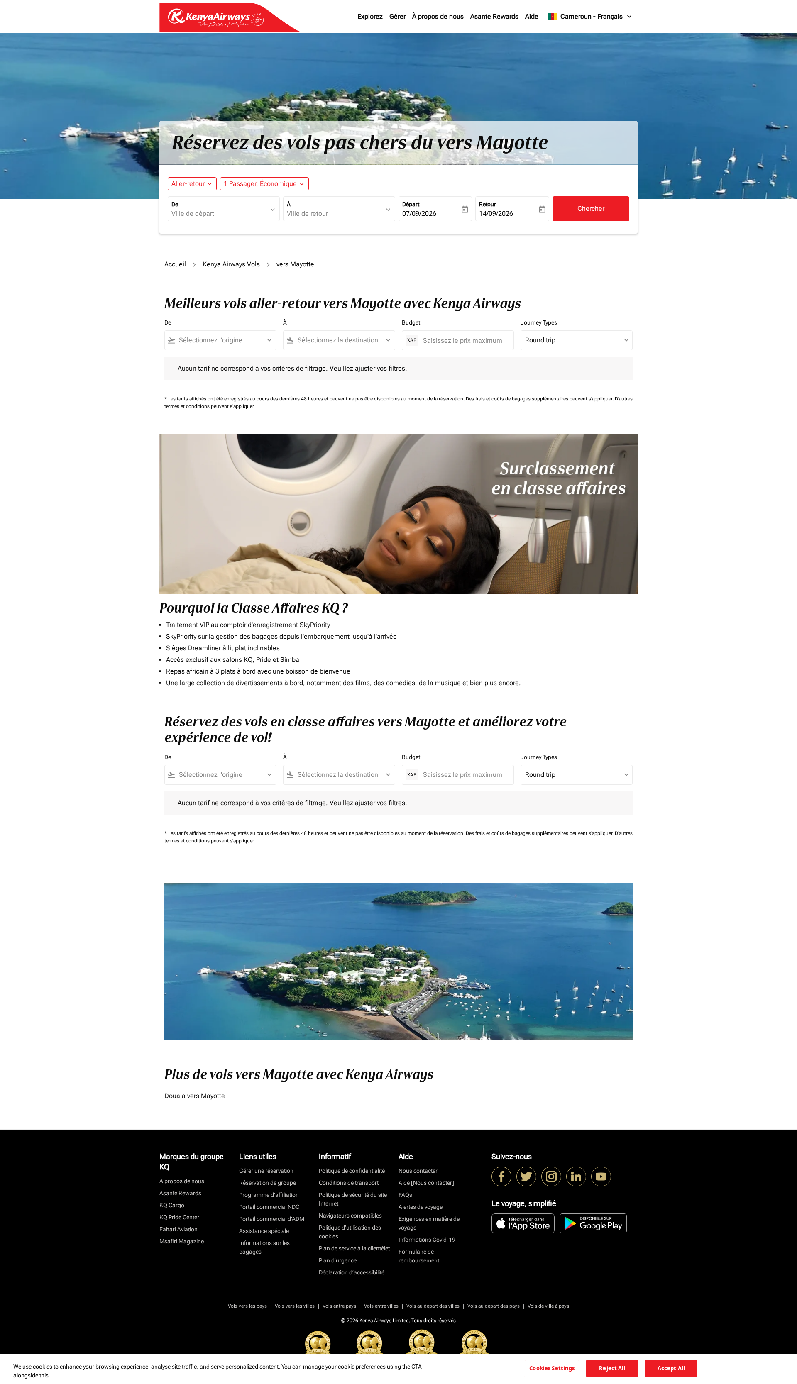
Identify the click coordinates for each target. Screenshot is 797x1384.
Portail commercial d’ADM (271, 1219)
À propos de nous (438, 16)
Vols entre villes (381, 1306)
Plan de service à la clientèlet (354, 1248)
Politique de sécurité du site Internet (353, 1199)
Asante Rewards (494, 16)
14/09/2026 (496, 213)
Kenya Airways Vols (231, 264)
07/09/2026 (419, 213)
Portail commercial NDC (269, 1206)
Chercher (590, 208)
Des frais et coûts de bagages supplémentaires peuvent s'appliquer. (540, 399)
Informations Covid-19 (426, 1239)
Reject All (612, 1368)
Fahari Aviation (178, 1229)
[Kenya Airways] (501, 1176)
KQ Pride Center (179, 1217)
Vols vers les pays (247, 1306)
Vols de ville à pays (548, 1306)
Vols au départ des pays (493, 1306)
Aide (531, 16)
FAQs (405, 1194)
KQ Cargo (171, 1205)
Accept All (671, 1368)
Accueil (175, 264)
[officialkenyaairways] (551, 1176)
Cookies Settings (552, 1368)
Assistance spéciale (264, 1231)
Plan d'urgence (338, 1260)
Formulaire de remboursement (418, 1256)
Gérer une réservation (266, 1170)
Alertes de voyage (420, 1206)
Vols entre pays (339, 1306)
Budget (411, 322)
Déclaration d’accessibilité (351, 1272)
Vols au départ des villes (433, 1306)
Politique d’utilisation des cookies (350, 1232)
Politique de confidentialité (352, 1170)
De (174, 204)
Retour (487, 204)
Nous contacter (418, 1170)
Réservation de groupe (267, 1182)
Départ (410, 204)
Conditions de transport (349, 1182)
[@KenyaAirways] (526, 1176)
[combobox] (219, 214)
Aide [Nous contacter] (426, 1182)
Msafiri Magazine (181, 1241)
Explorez (370, 16)
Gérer (397, 16)
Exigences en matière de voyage (429, 1223)
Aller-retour (188, 184)
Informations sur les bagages (264, 1247)
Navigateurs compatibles (350, 1215)
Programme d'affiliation (269, 1194)
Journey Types (539, 322)
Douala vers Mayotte (194, 1096)
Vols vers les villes (295, 1306)
